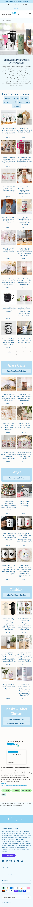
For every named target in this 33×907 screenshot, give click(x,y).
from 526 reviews (12, 746)
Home (3, 20)
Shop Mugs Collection (16, 478)
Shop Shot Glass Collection (16, 723)
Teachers (7, 102)
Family (14, 102)
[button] (26, 14)
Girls (20, 102)
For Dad (16, 98)
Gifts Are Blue (8, 902)
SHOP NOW (17, 8)
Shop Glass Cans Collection (16, 371)
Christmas (16, 106)
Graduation (25, 98)
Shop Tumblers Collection (16, 595)
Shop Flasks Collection (16, 719)
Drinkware (8, 20)
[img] (17, 744)
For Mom (7, 98)
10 (16, 354)
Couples (27, 102)
